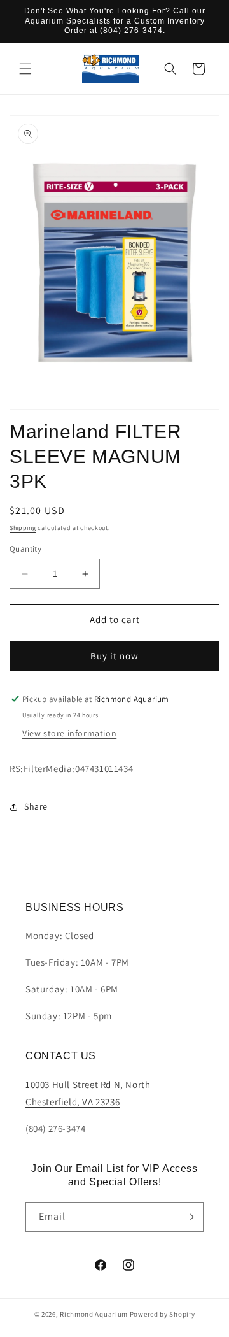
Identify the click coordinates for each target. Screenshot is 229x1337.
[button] (25, 69)
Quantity (25, 548)
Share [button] (36, 806)
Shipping (23, 528)
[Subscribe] (189, 1217)
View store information (69, 733)
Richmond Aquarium (94, 1314)
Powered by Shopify (162, 1314)
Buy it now (114, 656)
